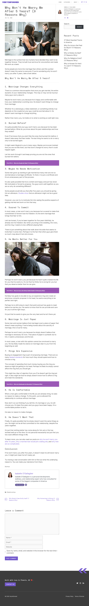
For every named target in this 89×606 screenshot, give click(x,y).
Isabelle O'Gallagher (24, 473)
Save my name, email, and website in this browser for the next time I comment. (32, 552)
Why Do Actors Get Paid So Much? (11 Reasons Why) (73, 47)
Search (66, 24)
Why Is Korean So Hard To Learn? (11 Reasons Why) (72, 66)
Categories (67, 2)
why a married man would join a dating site (32, 442)
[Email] (26, 485)
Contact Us (10, 584)
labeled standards (16, 357)
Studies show (23, 193)
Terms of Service (79, 596)
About (75, 2)
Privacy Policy (69, 596)
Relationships (11, 492)
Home (60, 2)
